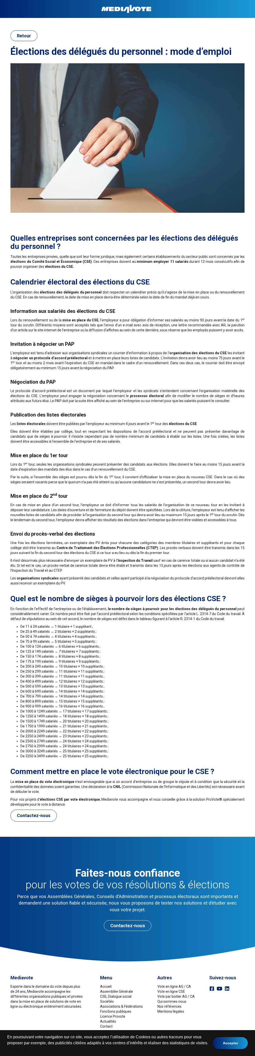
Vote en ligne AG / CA (174, 986)
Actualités (108, 1021)
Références (221, 21)
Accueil (25, 21)
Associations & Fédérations (119, 21)
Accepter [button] (230, 1043)
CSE (72, 21)
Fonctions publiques (162, 21)
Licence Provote (112, 1016)
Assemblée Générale (50, 21)
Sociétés (85, 21)
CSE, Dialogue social (115, 996)
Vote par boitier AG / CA (176, 996)
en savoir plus (18, 1049)
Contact (241, 21)
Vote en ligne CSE (171, 991)
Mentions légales (170, 1011)
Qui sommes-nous (171, 1001)
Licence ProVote (195, 21)
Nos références (169, 1006)
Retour (24, 35)
